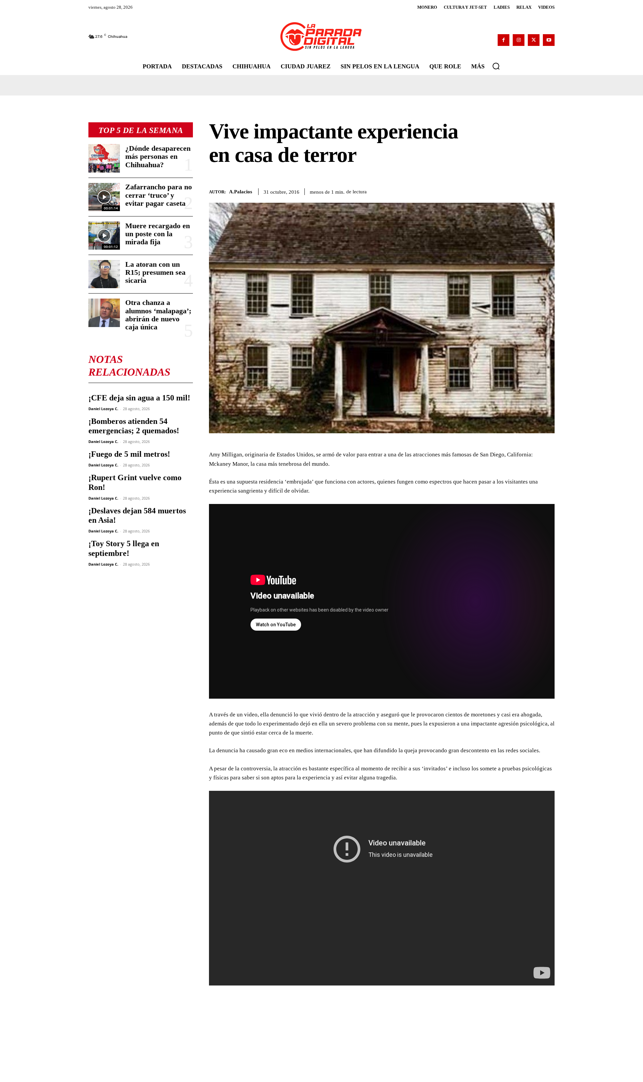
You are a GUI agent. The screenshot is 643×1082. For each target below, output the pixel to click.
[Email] (548, 190)
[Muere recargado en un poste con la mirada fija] (104, 235)
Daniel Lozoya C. (103, 408)
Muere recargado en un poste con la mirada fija (157, 233)
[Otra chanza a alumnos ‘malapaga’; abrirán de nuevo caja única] (104, 313)
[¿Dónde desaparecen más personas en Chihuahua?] (104, 158)
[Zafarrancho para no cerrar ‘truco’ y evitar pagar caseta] (104, 197)
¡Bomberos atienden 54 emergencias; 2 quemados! (133, 426)
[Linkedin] (532, 190)
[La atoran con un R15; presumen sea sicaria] (104, 274)
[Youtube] (549, 40)
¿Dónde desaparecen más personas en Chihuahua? (158, 156)
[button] (496, 66)
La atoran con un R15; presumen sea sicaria (155, 272)
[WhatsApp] (517, 190)
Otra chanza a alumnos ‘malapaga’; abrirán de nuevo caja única (158, 314)
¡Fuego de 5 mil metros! (129, 454)
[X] (534, 40)
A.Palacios (240, 191)
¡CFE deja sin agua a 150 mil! (139, 397)
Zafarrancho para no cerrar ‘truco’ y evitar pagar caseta (158, 195)
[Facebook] (503, 40)
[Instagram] (518, 40)
